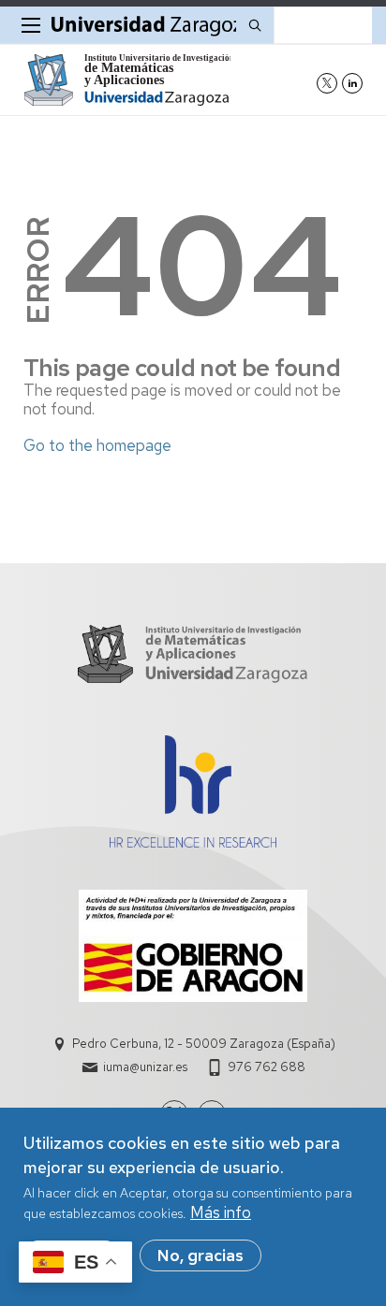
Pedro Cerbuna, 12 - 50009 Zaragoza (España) (203, 1044)
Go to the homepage (97, 445)
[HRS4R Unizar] (192, 842)
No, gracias (200, 1255)
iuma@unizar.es (145, 1067)
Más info (220, 1212)
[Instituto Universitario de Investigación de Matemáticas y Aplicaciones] (126, 80)
